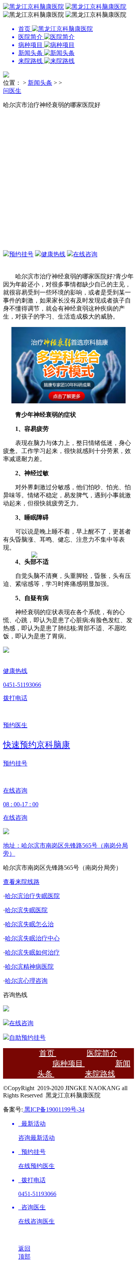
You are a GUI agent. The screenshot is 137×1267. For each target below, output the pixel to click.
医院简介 (102, 1053)
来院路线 (100, 1074)
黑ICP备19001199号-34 (53, 1109)
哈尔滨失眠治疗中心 (32, 938)
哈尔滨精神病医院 (29, 966)
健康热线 (53, 254)
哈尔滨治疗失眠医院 (32, 896)
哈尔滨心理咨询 (26, 980)
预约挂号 (21, 254)
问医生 (12, 90)
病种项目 (69, 1063)
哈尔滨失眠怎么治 (29, 924)
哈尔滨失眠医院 (26, 910)
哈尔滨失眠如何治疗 (32, 952)
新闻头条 (40, 82)
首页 (47, 1053)
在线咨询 (85, 254)
